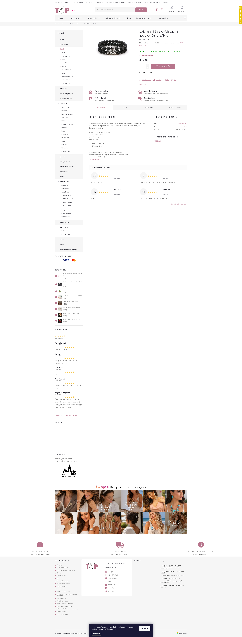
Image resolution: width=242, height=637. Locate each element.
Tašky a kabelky (65, 107)
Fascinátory (64, 134)
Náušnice (64, 59)
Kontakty (57, 2)
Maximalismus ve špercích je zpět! (171, 578)
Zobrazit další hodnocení (178, 204)
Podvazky (64, 144)
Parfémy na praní (65, 234)
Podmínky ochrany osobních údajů (84, 2)
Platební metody (108, 2)
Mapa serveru (164, 2)
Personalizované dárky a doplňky (68, 249)
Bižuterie (62, 49)
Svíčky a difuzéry (64, 171)
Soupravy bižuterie (66, 69)
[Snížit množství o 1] (147, 67)
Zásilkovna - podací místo (64, 591)
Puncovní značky (61, 598)
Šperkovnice (63, 157)
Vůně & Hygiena (64, 227)
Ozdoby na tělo (66, 83)
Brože (63, 52)
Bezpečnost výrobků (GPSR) (64, 606)
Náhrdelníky (65, 63)
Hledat (141, 10)
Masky (63, 131)
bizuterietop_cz (112, 591)
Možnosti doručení (147, 55)
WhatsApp (111, 581)
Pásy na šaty (64, 148)
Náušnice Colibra (67, 195)
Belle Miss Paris (65, 216)
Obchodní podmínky (68, 2)
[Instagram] (162, 10)
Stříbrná (180, 124)
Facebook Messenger (113, 578)
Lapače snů (64, 127)
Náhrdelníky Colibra (68, 198)
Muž (185, 126)
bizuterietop (111, 588)
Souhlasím (144, 629)
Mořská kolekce (64, 44)
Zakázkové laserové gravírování (65, 603)
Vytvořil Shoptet (183, 633)
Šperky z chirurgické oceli (66, 98)
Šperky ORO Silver (66, 213)
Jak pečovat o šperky (62, 601)
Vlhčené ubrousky (66, 231)
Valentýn (62, 245)
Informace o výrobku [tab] (175, 107)
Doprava (99, 2)
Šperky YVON (64, 185)
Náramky (64, 66)
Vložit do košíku (164, 66)
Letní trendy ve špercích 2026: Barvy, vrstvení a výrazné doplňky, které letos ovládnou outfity (171, 566)
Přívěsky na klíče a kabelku (68, 124)
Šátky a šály (64, 117)
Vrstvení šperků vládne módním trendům (172, 575)
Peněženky (64, 110)
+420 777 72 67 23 (113, 575)
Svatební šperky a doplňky (66, 93)
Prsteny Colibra (67, 205)
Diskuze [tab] (125, 107)
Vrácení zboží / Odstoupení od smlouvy (67, 609)
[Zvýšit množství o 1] (147, 65)
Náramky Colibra (67, 202)
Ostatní (63, 141)
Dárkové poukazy (64, 222)
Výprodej (62, 39)
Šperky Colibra (65, 192)
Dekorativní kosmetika (67, 114)
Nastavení (96, 634)
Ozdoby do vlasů (66, 56)
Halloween (62, 240)
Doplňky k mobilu (66, 151)
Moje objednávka (61, 611)
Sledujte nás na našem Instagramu (128, 487)
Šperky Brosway (65, 188)
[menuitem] (61, 18)
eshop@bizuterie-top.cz (114, 572)
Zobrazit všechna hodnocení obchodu (66, 415)
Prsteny (64, 73)
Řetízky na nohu (66, 80)
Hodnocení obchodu (126, 2)
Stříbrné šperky (63, 89)
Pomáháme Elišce (153, 2)
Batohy (63, 121)
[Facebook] (157, 9)
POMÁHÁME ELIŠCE (95, 159)
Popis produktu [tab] (101, 107)
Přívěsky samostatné (67, 76)
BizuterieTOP (111, 584)
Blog (116, 2)
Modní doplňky (63, 103)
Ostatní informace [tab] (150, 107)
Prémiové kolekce (64, 181)
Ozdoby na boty (65, 138)
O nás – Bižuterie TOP (62, 614)
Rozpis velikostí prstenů (140, 2)
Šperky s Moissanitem (67, 210)
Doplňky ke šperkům (65, 162)
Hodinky (62, 176)
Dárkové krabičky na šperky (67, 166)
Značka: (143, 84)
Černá (185, 124)
